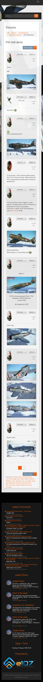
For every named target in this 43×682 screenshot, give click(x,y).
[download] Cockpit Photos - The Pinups (19, 511)
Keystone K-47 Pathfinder (23, 605)
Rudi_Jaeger (16, 485)
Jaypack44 (19, 481)
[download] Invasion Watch (15, 516)
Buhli (20, 477)
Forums (13, 33)
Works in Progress (15, 35)
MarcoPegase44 (10, 483)
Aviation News (18, 581)
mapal (33, 481)
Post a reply (28, 47)
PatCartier (20, 54)
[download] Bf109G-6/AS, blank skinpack (19, 536)
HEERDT (8, 481)
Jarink (13, 481)
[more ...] (9, 539)
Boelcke (16, 477)
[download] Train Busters (14, 521)
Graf (18, 479)
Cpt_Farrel (9, 479)
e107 (17, 675)
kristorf (29, 481)
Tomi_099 (29, 485)
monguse (18, 483)
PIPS (29, 483)
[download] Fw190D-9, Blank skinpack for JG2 (21, 542)
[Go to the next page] (23, 468)
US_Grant (8, 487)
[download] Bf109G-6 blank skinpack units (19, 531)
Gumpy (22, 479)
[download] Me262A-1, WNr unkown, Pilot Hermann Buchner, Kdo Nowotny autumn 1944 (22, 565)
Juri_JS (20, 162)
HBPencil (31, 479)
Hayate (26, 479)
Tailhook (22, 485)
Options (31, 54)
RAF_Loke (20, 97)
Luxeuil (14, 210)
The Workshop (23, 33)
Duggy (14, 479)
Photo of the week (19, 593)
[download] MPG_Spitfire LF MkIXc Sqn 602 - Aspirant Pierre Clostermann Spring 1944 (23, 526)
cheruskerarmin (27, 477)
